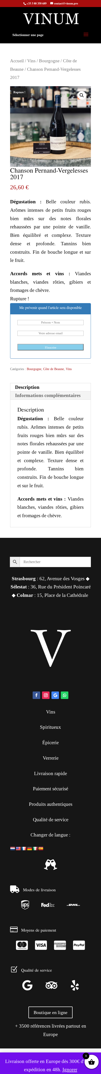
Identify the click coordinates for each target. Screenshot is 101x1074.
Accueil (17, 60)
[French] (24, 849)
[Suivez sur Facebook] (36, 695)
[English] (18, 849)
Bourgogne (49, 60)
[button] (82, 95)
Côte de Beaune (53, 369)
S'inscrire (50, 347)
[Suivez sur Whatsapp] (64, 695)
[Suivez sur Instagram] (46, 695)
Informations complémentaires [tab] (48, 395)
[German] (29, 849)
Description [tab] (27, 387)
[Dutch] (12, 849)
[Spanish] (40, 849)
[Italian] (35, 849)
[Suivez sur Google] (55, 695)
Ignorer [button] (69, 1069)
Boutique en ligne (50, 1012)
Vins (31, 60)
